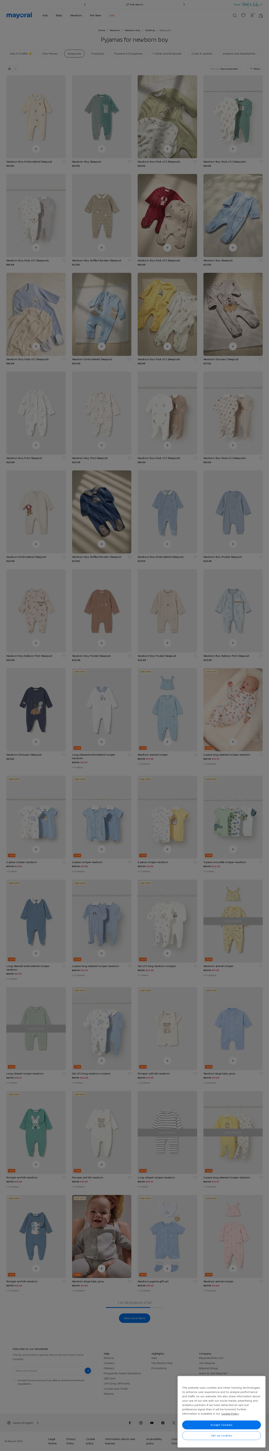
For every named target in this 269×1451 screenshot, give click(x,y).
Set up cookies (221, 1435)
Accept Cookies (222, 1425)
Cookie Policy (230, 1413)
